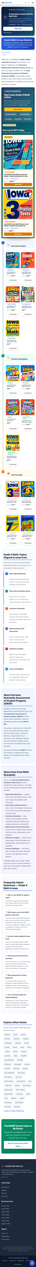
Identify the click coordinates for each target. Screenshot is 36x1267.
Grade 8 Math (5, 1221)
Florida (26, 1043)
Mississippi (17, 1064)
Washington (8, 1102)
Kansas (15, 1051)
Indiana (7, 1051)
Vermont (13, 1098)
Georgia (7, 1047)
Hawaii (15, 1047)
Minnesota (8, 1064)
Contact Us (4, 1196)
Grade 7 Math (5, 1218)
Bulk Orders (21, 1260)
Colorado (25, 1039)
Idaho (22, 1047)
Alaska (15, 1034)
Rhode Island (8, 1089)
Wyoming (17, 1106)
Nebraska (16, 1068)
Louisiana (7, 1055)
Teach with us (7, 32)
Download (13, 280)
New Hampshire (9, 1072)
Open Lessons (18, 109)
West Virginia (19, 1102)
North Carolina (9, 1081)
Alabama (7, 1034)
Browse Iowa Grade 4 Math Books (18, 1144)
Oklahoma (8, 1085)
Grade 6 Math (5, 1215)
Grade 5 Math (5, 1211)
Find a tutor (18, 28)
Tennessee (19, 1094)
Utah (6, 1098)
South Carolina (20, 1089)
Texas (28, 1094)
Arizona (23, 1034)
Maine (15, 1055)
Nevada (25, 1068)
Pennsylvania (27, 1085)
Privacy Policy (5, 1239)
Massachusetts (9, 1060)
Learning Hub (5, 1187)
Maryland (23, 1055)
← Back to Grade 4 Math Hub (13, 1111)
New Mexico (8, 1077)
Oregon (17, 1085)
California (16, 1039)
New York (18, 1077)
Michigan (20, 1060)
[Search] (25, 2)
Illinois (29, 1047)
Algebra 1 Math (5, 1223)
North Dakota (21, 1081)
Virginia (22, 1098)
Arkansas (7, 1039)
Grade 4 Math (5, 52)
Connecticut (8, 1043)
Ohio (29, 1081)
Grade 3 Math (5, 1206)
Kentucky (23, 1051)
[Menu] (33, 3)
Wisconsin (8, 1106)
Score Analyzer (25, 114)
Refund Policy (5, 1236)
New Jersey (21, 1072)
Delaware (18, 1043)
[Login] (28, 2)
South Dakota (9, 1094)
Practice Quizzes (11, 114)
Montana (7, 1068)
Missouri (27, 1064)
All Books (4, 1190)
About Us (4, 1193)
